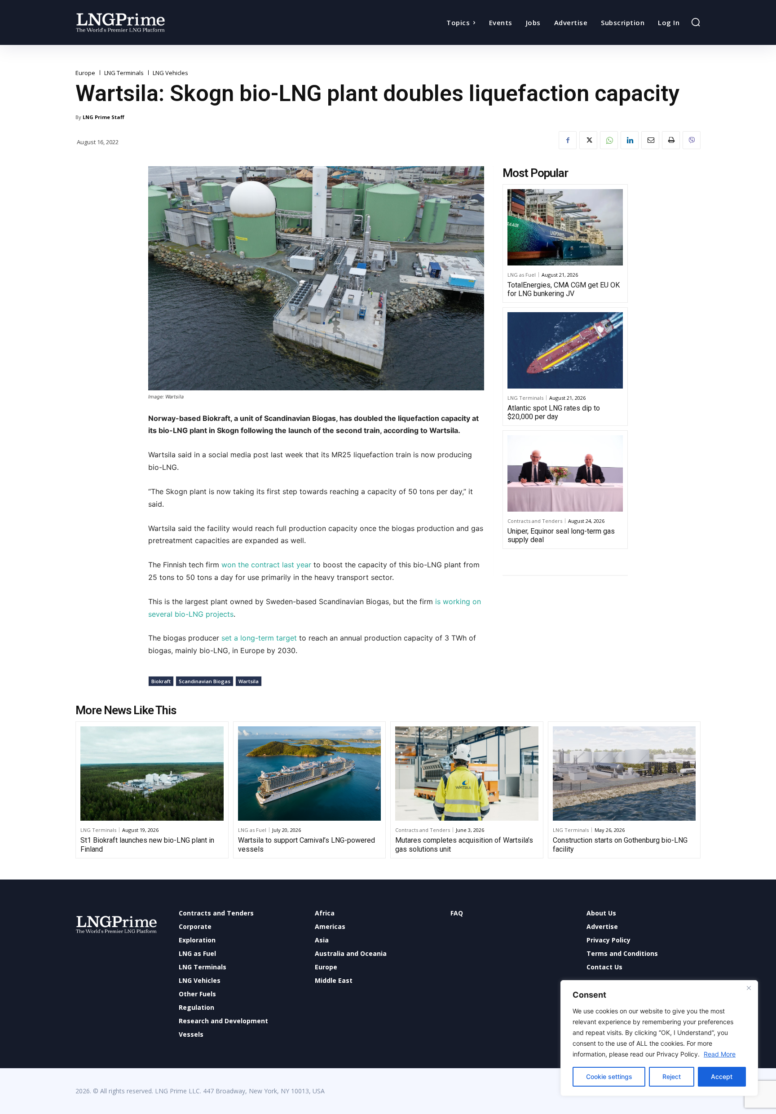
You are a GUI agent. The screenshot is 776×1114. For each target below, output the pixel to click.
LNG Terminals (124, 73)
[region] (659, 1038)
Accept (721, 1076)
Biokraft (161, 681)
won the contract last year (266, 564)
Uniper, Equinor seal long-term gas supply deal (561, 535)
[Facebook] (568, 140)
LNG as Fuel (521, 274)
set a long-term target (259, 637)
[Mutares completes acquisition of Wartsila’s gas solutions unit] (466, 773)
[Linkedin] (630, 140)
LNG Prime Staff (103, 117)
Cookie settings (609, 1076)
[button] (696, 22)
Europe (85, 73)
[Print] (671, 140)
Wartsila (248, 681)
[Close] (748, 987)
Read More (720, 1054)
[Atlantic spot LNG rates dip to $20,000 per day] (565, 350)
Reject (671, 1076)
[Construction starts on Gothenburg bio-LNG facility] (624, 773)
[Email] (650, 140)
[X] (588, 140)
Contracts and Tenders (534, 520)
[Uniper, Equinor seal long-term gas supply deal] (565, 473)
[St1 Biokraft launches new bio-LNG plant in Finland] (152, 773)
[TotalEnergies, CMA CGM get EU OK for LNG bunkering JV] (565, 227)
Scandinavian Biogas (204, 681)
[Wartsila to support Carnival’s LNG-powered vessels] (309, 773)
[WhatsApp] (609, 140)
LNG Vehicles (170, 73)
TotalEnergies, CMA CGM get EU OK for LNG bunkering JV (563, 289)
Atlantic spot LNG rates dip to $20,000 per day (553, 412)
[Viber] (692, 140)
